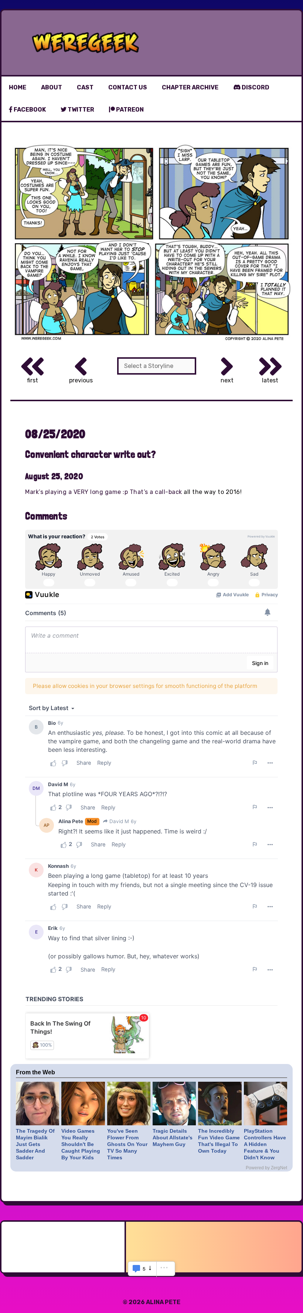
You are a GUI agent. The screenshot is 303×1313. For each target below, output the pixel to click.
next (227, 380)
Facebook (29, 109)
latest (270, 380)
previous (81, 380)
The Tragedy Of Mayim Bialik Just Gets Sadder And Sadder (35, 1144)
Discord (255, 87)
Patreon (129, 109)
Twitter (80, 109)
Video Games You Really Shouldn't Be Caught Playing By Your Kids (80, 1144)
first (32, 380)
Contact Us (127, 87)
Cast (85, 87)
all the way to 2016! (213, 491)
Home (17, 87)
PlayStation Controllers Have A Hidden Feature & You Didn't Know (265, 1144)
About (51, 87)
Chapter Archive (190, 87)
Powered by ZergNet (266, 1167)
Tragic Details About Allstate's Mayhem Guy (173, 1137)
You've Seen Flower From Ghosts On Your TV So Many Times (127, 1144)
